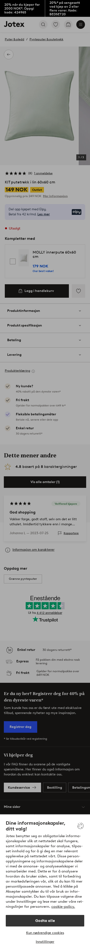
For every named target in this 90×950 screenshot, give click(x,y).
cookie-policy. (63, 906)
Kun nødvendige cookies (45, 933)
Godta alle (45, 920)
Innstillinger (45, 942)
